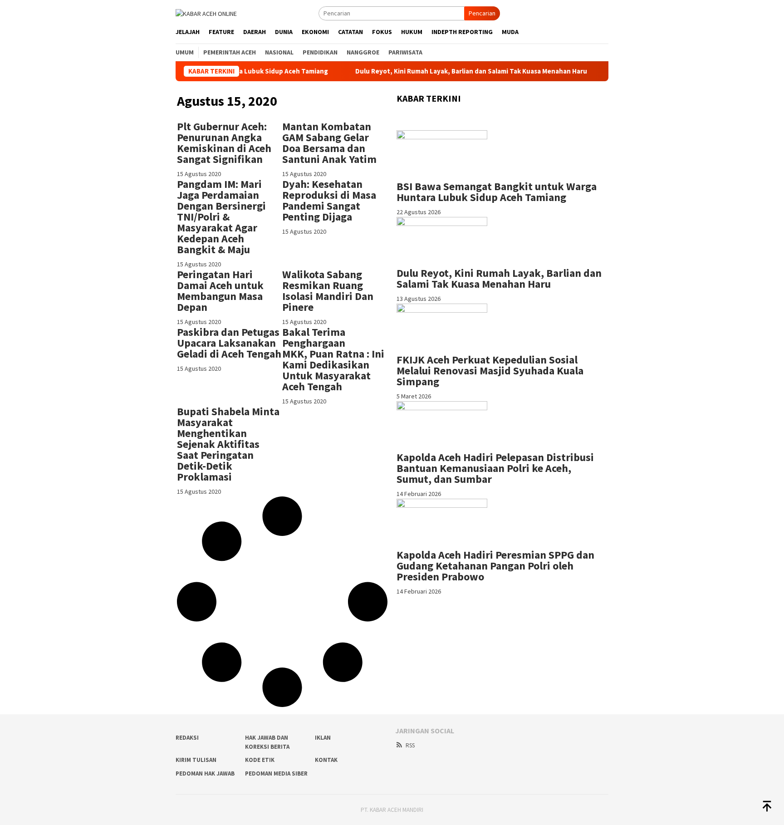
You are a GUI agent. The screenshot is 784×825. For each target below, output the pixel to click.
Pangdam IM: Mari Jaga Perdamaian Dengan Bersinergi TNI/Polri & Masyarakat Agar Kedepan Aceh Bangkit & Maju (221, 216)
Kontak (326, 760)
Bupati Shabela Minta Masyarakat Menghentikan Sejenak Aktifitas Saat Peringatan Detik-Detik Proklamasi (228, 444)
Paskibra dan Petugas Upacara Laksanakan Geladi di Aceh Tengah (229, 343)
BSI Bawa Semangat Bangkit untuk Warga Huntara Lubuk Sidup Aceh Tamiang (497, 191)
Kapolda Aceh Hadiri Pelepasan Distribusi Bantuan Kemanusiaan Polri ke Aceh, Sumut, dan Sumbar (495, 468)
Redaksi (187, 738)
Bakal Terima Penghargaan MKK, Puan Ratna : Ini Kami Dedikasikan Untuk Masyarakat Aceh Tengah (333, 359)
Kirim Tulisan (196, 760)
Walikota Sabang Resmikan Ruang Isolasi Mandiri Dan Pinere (327, 290)
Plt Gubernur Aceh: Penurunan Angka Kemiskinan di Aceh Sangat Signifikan (224, 142)
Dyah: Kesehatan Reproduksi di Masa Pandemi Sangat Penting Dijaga (329, 200)
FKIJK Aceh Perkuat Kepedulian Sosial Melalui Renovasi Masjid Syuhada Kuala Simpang (490, 370)
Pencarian (482, 13)
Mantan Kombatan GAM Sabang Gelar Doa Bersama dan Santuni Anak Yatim (329, 142)
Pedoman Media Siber (276, 773)
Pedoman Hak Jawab (205, 773)
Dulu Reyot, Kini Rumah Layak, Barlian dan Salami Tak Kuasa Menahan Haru (448, 71)
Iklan (323, 738)
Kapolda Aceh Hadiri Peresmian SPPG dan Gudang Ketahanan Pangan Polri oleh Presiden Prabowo (495, 566)
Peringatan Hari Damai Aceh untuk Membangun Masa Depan (220, 290)
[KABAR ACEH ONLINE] (206, 13)
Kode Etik (259, 760)
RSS (410, 745)
